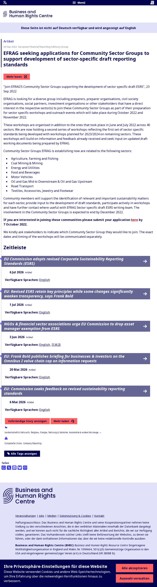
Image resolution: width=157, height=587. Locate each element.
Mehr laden (61, 421)
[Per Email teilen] (25, 468)
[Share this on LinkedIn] (14, 468)
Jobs (41, 516)
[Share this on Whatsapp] (4, 468)
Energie (43, 432)
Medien (51, 516)
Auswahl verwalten (134, 578)
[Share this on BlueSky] (20, 468)
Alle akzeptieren (134, 568)
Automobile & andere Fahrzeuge (83, 432)
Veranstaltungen (25, 516)
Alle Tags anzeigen (24, 453)
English (44, 280)
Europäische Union (13, 443)
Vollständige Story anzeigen (27, 421)
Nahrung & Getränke (58, 432)
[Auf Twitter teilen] (9, 468)
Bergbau (35, 432)
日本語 (56, 345)
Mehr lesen (14, 76)
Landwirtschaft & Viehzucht (17, 432)
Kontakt (99, 516)
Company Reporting (32, 443)
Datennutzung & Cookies (75, 516)
